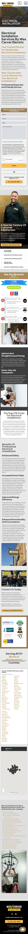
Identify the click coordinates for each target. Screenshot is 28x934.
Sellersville (4, 726)
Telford (3, 735)
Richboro (4, 722)
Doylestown (5, 692)
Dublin (3, 695)
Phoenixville (5, 713)
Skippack (4, 728)
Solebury (4, 729)
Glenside (4, 707)
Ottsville (16, 709)
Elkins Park (4, 700)
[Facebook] (12, 914)
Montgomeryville (18, 697)
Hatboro (16, 677)
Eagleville (4, 697)
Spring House (5, 734)
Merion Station (17, 695)
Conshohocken (5, 691)
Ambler (3, 677)
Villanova (4, 737)
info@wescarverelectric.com (14, 917)
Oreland (16, 707)
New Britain (17, 701)
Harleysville (17, 676)
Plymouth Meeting (6, 717)
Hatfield (16, 679)
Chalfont (4, 686)
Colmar (3, 689)
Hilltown (16, 680)
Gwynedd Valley (6, 709)
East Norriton (5, 698)
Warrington (4, 740)
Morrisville (16, 698)
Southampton (5, 732)
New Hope (16, 703)
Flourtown (4, 701)
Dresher (4, 694)
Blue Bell (4, 680)
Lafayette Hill (17, 689)
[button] (25, 3)
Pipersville (4, 714)
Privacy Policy (21, 154)
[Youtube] (15, 914)
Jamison (16, 685)
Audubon (4, 679)
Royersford (4, 723)
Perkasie (4, 711)
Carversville (5, 685)
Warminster (4, 738)
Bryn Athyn (4, 682)
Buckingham (5, 683)
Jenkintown (17, 686)
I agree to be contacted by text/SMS (13, 141)
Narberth (16, 700)
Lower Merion (17, 694)
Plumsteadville (5, 716)
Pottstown (4, 719)
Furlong (3, 704)
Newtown (16, 704)
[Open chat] (22, 929)
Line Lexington (17, 692)
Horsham (16, 682)
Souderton (4, 731)
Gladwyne (4, 706)
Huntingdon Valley (18, 683)
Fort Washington (6, 703)
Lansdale (16, 691)
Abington (4, 676)
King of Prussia (17, 688)
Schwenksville (5, 725)
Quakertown (5, 720)
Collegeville (5, 688)
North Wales (17, 706)
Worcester (4, 741)
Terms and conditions (12, 154)
